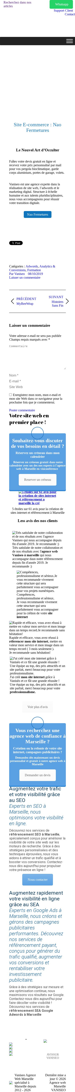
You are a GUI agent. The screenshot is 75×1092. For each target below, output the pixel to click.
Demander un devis (37, 775)
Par (17, 274)
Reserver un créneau (37, 479)
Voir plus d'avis (38, 707)
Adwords (32, 266)
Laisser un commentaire (24, 277)
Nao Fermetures (37, 214)
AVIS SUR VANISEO (52, 1056)
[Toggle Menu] (69, 41)
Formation (34, 270)
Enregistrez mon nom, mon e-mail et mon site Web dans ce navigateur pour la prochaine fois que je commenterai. (35, 398)
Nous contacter (38, 879)
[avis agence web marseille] (45, 1041)
